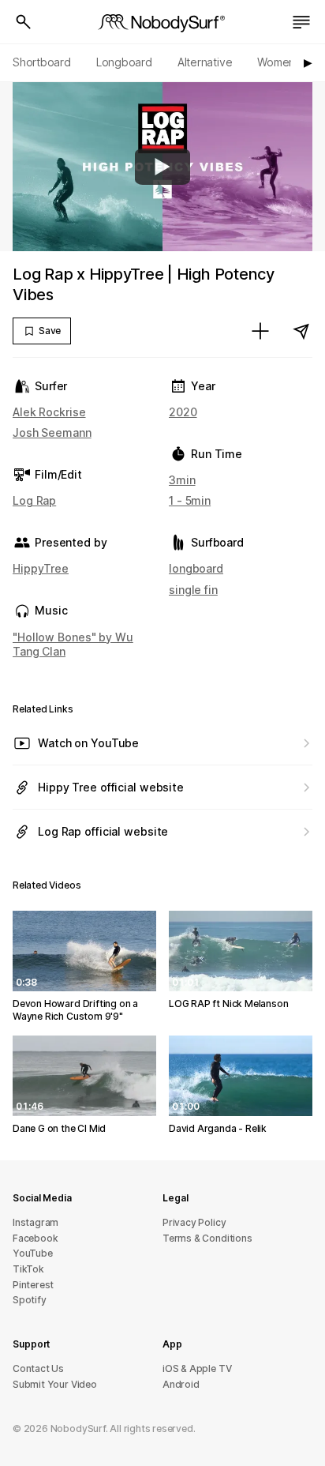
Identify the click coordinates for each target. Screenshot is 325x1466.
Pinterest (33, 1285)
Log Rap (34, 500)
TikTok (28, 1269)
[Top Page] (162, 22)
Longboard (124, 62)
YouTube (33, 1253)
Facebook (35, 1238)
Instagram (35, 1222)
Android (181, 1384)
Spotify (30, 1300)
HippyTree (41, 568)
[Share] (301, 331)
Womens (279, 62)
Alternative (205, 62)
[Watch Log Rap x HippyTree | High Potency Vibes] (162, 166)
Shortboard (42, 62)
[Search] (24, 22)
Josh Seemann (52, 432)
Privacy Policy (194, 1222)
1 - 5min (190, 500)
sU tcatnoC (38, 1368)
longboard (196, 568)
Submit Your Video (55, 1384)
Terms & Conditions (207, 1238)
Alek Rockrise (49, 412)
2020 (183, 412)
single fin (193, 589)
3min (182, 480)
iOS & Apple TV (196, 1368)
